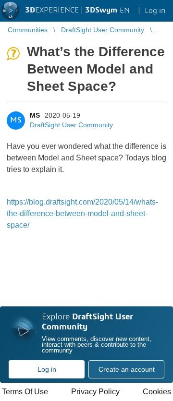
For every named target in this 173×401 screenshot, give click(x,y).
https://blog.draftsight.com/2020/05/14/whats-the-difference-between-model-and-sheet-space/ (82, 213)
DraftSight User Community (71, 125)
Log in (46, 369)
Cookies (157, 392)
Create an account (127, 369)
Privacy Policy (95, 392)
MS (35, 115)
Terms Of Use (25, 392)
